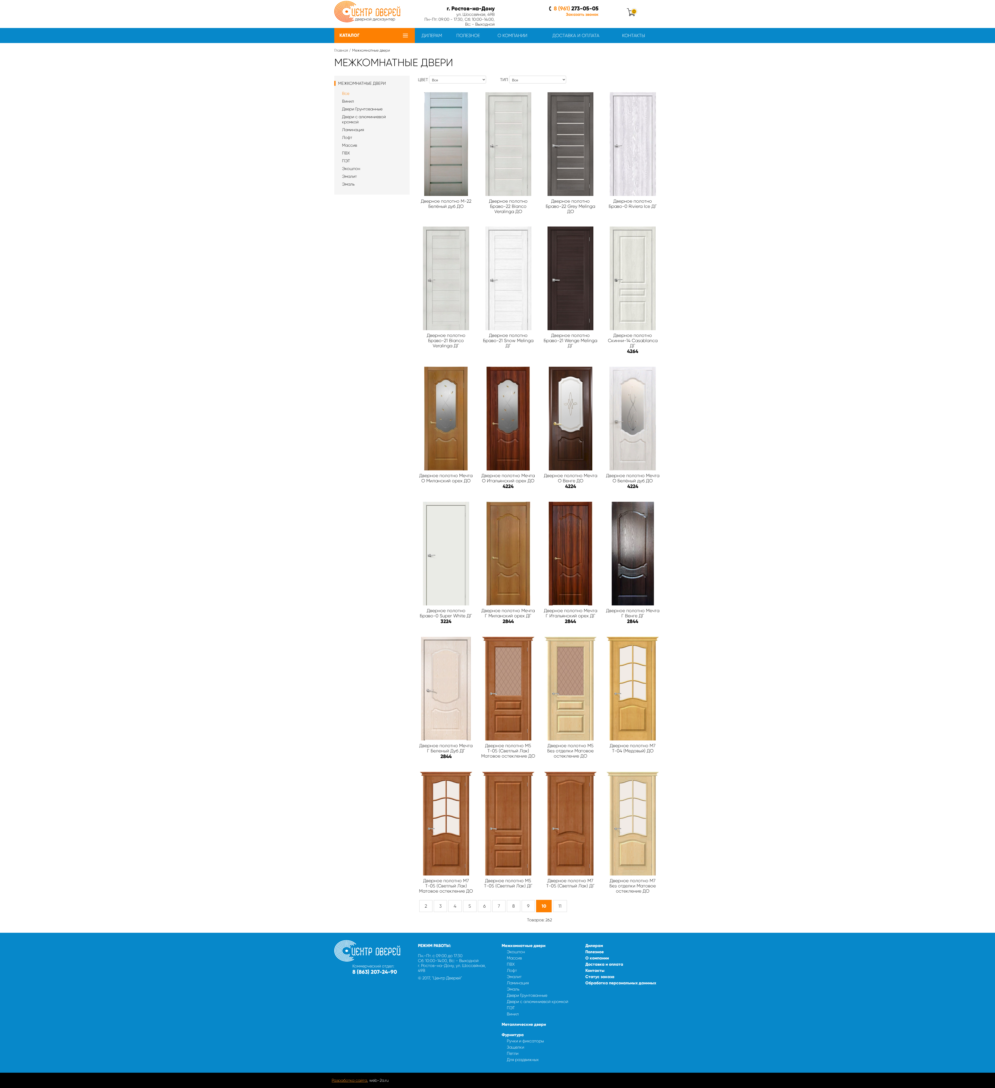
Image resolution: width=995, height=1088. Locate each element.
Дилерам (432, 35)
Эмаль (348, 184)
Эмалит (349, 176)
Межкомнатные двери (523, 945)
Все (345, 93)
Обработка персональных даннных (620, 982)
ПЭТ (346, 160)
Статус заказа (599, 976)
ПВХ (346, 153)
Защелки (515, 1047)
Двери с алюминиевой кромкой (537, 1001)
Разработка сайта (349, 1080)
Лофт (347, 137)
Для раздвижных (523, 1059)
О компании (512, 35)
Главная (341, 50)
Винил (348, 101)
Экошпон (351, 168)
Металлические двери (524, 1024)
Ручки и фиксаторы (525, 1040)
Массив (349, 145)
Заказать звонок (582, 14)
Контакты (633, 35)
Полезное (468, 35)
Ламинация (353, 129)
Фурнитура (513, 1034)
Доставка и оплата (575, 35)
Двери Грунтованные (362, 109)
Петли (512, 1053)
